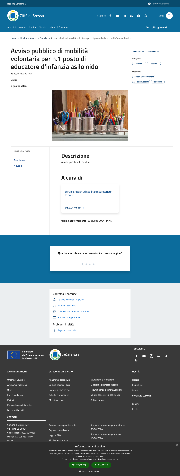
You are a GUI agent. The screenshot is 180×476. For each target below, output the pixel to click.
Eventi (135, 409)
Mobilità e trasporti (58, 400)
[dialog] (90, 459)
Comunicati (137, 385)
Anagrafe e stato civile (59, 379)
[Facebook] (109, 15)
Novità (23, 38)
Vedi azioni (151, 51)
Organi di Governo (16, 379)
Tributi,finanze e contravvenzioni (106, 389)
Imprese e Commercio (59, 390)
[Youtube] (116, 15)
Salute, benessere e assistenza (105, 395)
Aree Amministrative (17, 385)
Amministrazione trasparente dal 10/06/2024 (106, 436)
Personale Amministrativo (19, 405)
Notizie (135, 379)
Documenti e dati (15, 410)
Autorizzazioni (97, 400)
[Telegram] (137, 15)
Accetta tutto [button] (79, 465)
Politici (10, 400)
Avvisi (33, 38)
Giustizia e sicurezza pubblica (104, 384)
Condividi (137, 51)
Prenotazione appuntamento (62, 425)
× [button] (177, 445)
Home (13, 38)
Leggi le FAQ (55, 435)
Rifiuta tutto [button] (101, 465)
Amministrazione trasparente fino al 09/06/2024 (108, 427)
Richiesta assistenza (58, 440)
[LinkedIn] (130, 15)
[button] (90, 471)
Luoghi (135, 404)
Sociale (43, 38)
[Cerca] (169, 15)
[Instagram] (123, 15)
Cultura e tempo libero (59, 385)
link (117, 459)
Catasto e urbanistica (59, 395)
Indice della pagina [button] (22, 151)
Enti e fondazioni (15, 395)
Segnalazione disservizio (60, 430)
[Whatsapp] (144, 15)
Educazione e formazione (102, 379)
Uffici (9, 390)
